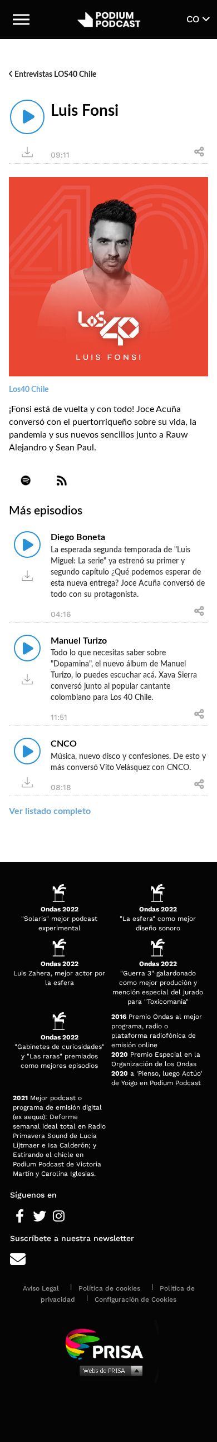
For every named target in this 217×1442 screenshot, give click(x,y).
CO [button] (194, 18)
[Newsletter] (108, 1260)
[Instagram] (58, 1216)
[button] (21, 19)
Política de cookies (109, 1288)
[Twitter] (39, 1216)
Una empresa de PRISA (108, 1343)
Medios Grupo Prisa (109, 1370)
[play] (27, 117)
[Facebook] (19, 1216)
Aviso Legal (41, 1288)
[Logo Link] (108, 19)
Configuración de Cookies (135, 1299)
